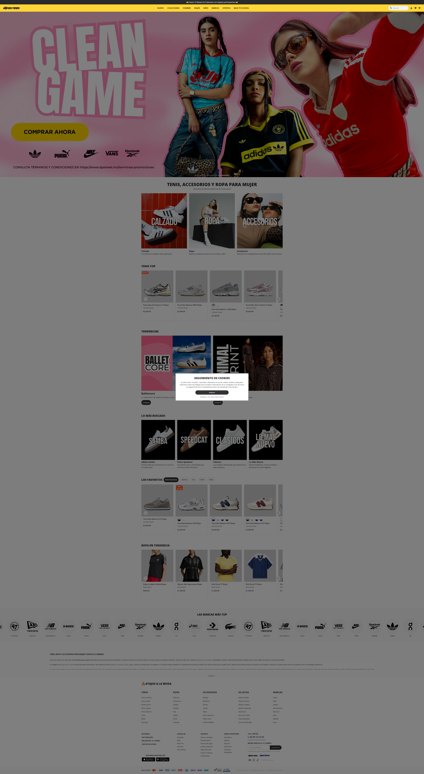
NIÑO (205, 8)
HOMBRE (187, 8)
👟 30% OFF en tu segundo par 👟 (212, 2)
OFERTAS (226, 8)
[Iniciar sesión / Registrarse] (411, 8)
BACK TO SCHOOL (241, 8)
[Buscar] (391, 8)
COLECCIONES (173, 8)
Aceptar (212, 392)
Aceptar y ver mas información (212, 397)
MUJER (197, 8)
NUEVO (160, 8)
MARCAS (215, 8)
